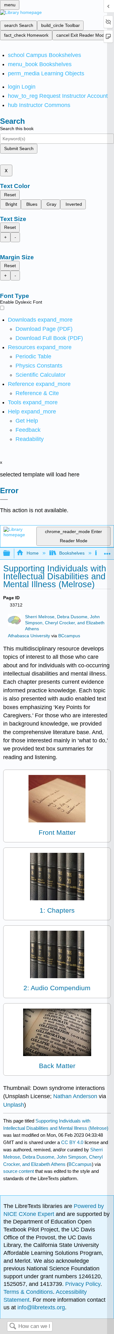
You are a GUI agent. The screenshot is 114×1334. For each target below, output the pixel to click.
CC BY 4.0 (72, 1142)
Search (12, 1326)
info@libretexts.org (40, 1307)
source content (18, 1171)
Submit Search (19, 148)
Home (32, 553)
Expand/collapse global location (107, 552)
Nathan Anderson (75, 1096)
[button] (28, 430)
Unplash (13, 1105)
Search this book (17, 128)
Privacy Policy (82, 1284)
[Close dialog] (4, 499)
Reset (10, 194)
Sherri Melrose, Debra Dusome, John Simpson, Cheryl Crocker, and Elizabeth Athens (64, 622)
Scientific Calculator (41, 375)
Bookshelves (72, 553)
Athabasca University (29, 635)
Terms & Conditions (28, 1292)
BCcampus (69, 635)
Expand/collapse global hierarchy (10, 553)
